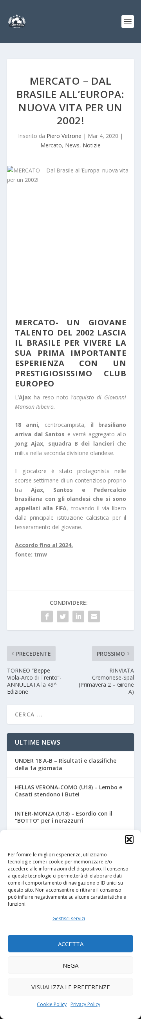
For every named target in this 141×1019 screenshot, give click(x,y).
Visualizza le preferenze (70, 987)
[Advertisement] (70, 253)
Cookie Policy (52, 1004)
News (72, 145)
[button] (129, 839)
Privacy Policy (85, 1004)
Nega (70, 965)
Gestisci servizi (68, 918)
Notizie (92, 145)
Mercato (51, 145)
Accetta (70, 944)
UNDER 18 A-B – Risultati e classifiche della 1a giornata (65, 764)
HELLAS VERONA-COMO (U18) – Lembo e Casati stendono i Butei (68, 790)
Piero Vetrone (64, 136)
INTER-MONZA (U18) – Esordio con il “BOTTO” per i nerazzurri (63, 817)
